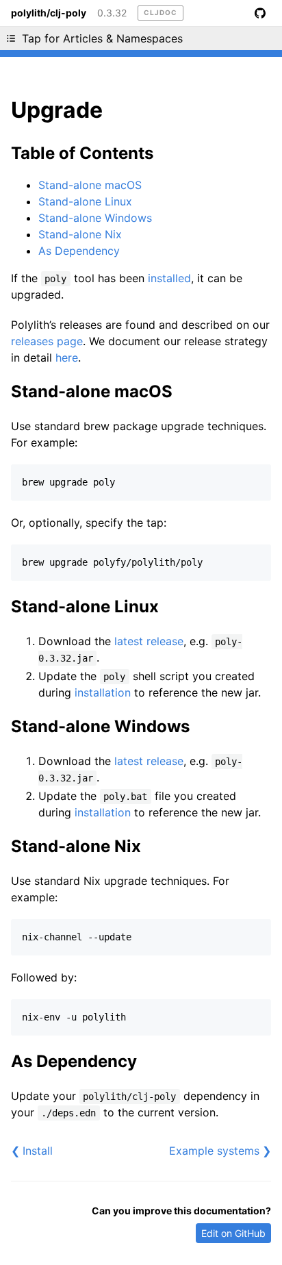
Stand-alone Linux (85, 201)
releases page (47, 341)
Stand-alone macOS (90, 185)
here (66, 357)
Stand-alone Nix (80, 234)
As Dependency (79, 251)
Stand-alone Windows (95, 218)
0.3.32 (112, 13)
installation (103, 692)
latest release (148, 641)
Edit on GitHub (233, 1233)
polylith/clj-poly (48, 13)
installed (169, 278)
